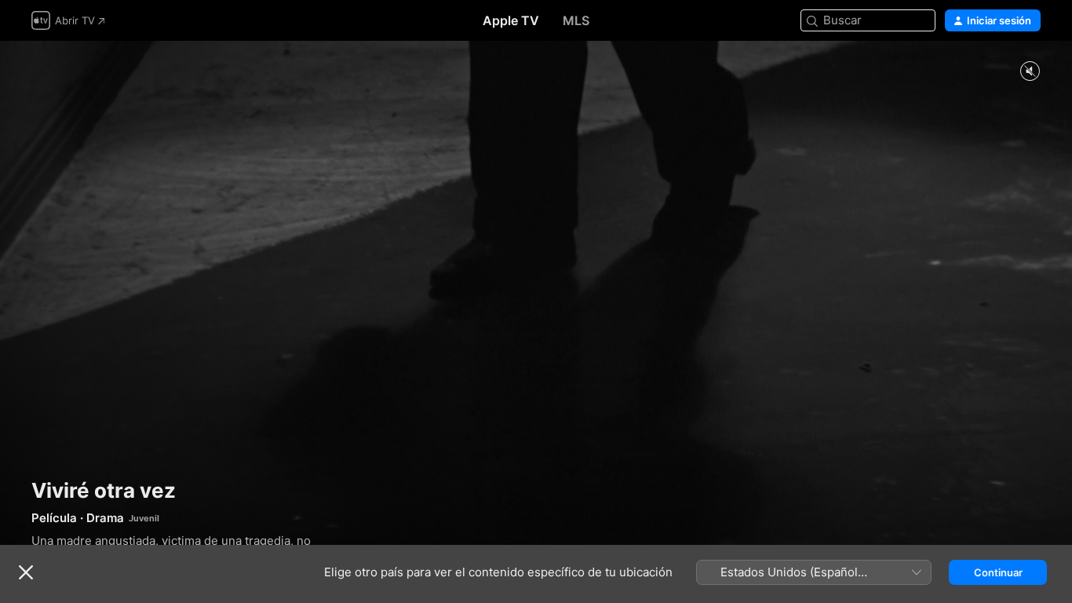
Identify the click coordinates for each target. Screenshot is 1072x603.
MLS (576, 20)
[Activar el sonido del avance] (1030, 72)
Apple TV (511, 20)
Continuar (998, 572)
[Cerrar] (26, 572)
